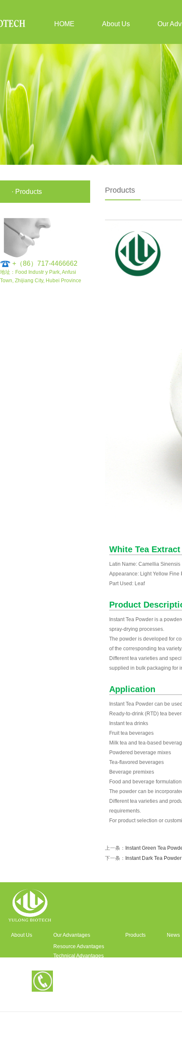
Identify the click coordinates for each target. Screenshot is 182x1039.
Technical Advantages (78, 956)
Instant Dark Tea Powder (153, 858)
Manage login (91, 1032)
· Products (26, 191)
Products (135, 935)
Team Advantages (73, 965)
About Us (116, 23)
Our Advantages (71, 935)
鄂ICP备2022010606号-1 (147, 1019)
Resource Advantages (78, 946)
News (173, 935)
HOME (64, 23)
